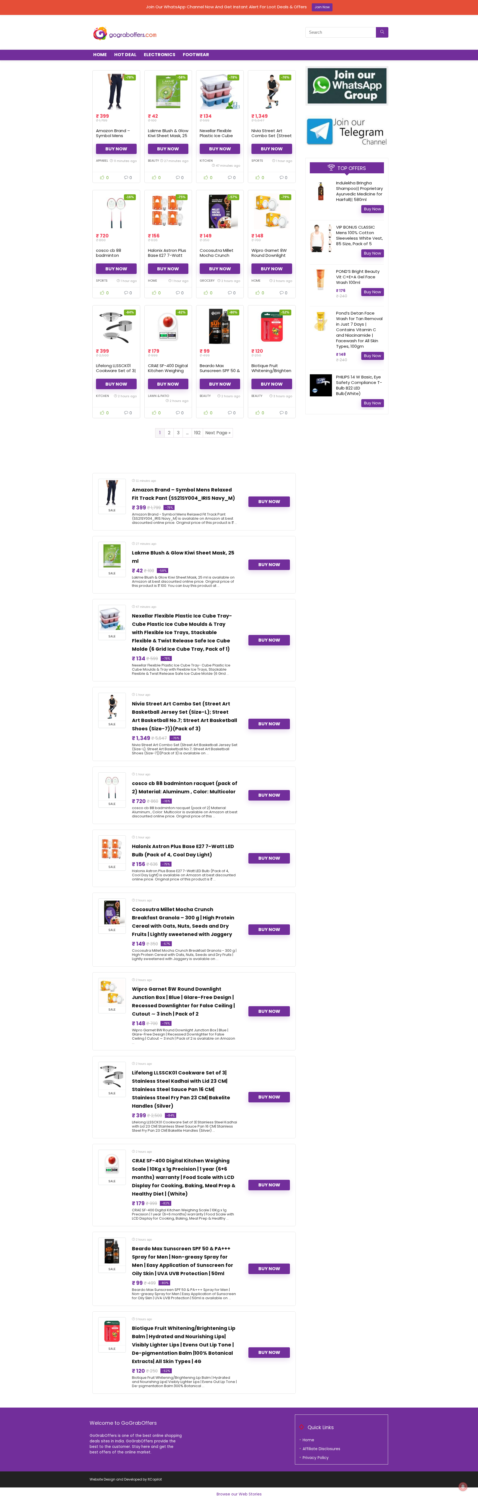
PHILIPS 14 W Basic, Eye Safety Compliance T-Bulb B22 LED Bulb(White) (359, 385)
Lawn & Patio (158, 396)
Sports (257, 160)
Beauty (153, 160)
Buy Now (116, 149)
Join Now (322, 7)
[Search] (382, 32)
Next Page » (217, 433)
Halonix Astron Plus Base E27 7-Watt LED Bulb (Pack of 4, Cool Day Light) (167, 257)
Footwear (196, 54)
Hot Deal (125, 54)
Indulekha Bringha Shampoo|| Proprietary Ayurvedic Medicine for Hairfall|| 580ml (359, 191)
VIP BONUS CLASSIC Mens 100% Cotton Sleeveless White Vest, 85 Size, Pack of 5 (359, 235)
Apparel (102, 160)
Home (100, 54)
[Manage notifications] (463, 1486)
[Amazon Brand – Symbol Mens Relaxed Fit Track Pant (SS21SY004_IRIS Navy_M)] (116, 92)
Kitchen (206, 160)
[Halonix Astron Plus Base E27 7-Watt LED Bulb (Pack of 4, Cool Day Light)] (168, 211)
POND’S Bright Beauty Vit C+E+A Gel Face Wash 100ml (358, 276)
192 (197, 433)
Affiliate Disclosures (321, 1449)
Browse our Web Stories (239, 1494)
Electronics (159, 54)
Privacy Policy (316, 1457)
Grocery (207, 280)
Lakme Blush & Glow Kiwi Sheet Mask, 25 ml (168, 135)
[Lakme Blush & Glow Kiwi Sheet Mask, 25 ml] (168, 92)
